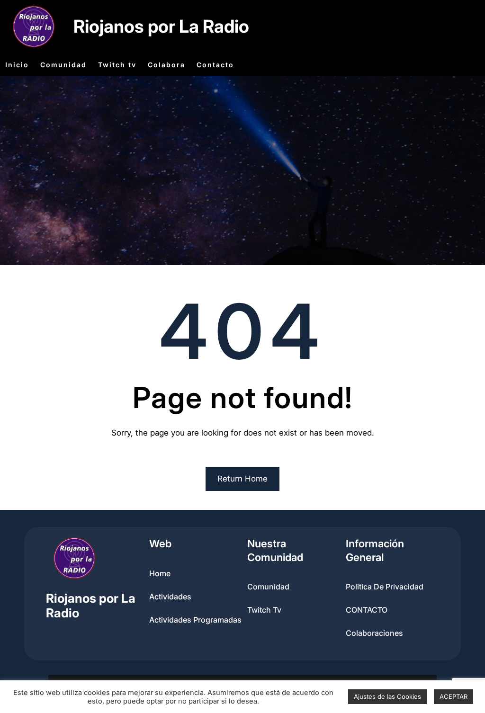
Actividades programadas (195, 619)
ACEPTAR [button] (453, 696)
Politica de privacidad (384, 586)
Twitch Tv (264, 610)
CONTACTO (366, 610)
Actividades (170, 596)
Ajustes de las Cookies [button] (387, 696)
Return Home (242, 478)
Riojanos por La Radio (161, 26)
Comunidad (268, 586)
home (160, 573)
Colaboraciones (374, 633)
